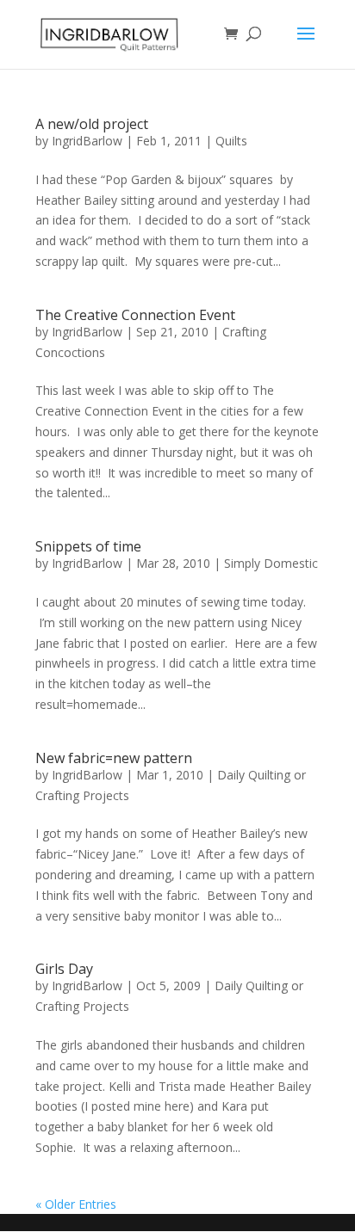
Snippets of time (88, 546)
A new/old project (91, 123)
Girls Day (64, 968)
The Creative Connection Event (135, 314)
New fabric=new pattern (113, 757)
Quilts (231, 140)
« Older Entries (75, 1204)
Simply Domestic (271, 563)
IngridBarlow (87, 140)
